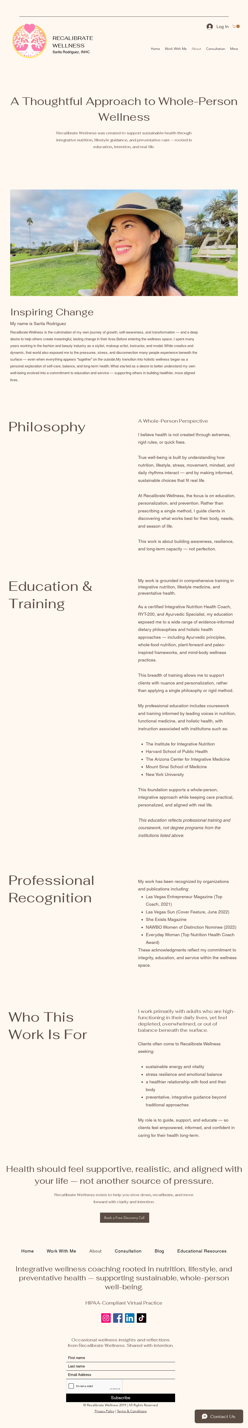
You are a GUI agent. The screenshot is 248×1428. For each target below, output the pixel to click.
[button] (236, 26)
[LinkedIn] (129, 1318)
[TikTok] (141, 1318)
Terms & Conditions (132, 1411)
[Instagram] (106, 1318)
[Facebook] (118, 1318)
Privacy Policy (104, 1411)
